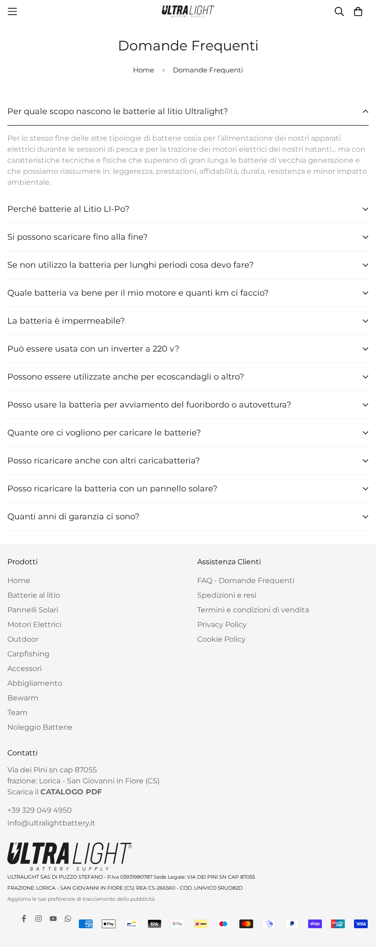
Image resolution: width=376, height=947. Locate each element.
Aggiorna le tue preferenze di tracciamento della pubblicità (81, 899)
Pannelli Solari (32, 610)
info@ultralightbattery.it (51, 823)
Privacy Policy (222, 624)
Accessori (24, 668)
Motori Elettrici (34, 624)
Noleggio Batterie (39, 727)
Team (17, 712)
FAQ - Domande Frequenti (245, 580)
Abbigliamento (34, 683)
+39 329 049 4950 (39, 810)
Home (143, 70)
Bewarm (23, 698)
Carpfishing (28, 654)
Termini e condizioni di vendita (253, 610)
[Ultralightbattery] (188, 11)
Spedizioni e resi (226, 595)
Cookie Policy (221, 639)
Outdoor (23, 639)
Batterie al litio (33, 595)
